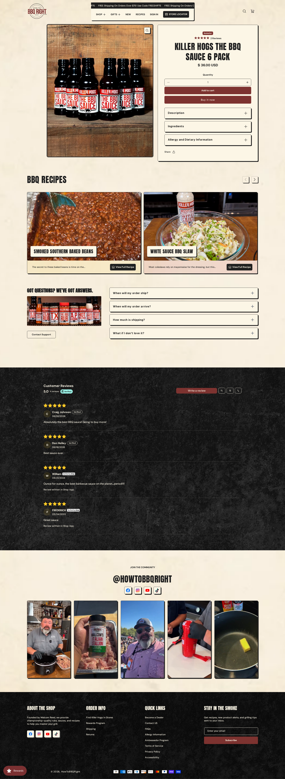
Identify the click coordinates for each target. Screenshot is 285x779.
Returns (90, 734)
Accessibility (152, 757)
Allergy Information (155, 734)
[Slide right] (254, 179)
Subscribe (231, 740)
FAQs (148, 728)
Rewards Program (95, 723)
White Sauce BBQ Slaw (171, 251)
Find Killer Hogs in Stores (99, 717)
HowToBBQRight (70, 771)
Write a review (197, 390)
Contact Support (41, 334)
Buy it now (208, 99)
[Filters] (230, 391)
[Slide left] (245, 179)
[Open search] (221, 391)
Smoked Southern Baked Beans (63, 251)
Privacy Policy (152, 751)
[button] (101, 14)
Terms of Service (154, 745)
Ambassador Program (157, 740)
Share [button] (167, 151)
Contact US (151, 723)
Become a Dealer (154, 717)
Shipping (91, 728)
